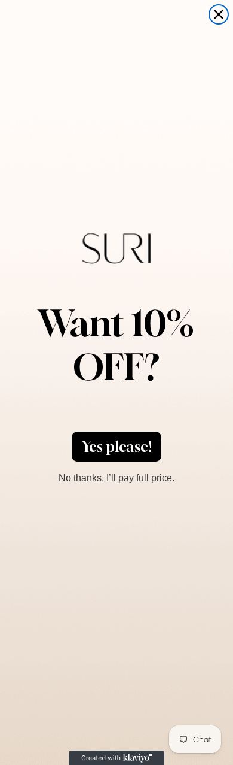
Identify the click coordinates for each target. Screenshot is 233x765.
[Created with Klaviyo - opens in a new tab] (116, 758)
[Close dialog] (218, 14)
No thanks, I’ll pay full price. (116, 476)
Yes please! (117, 446)
